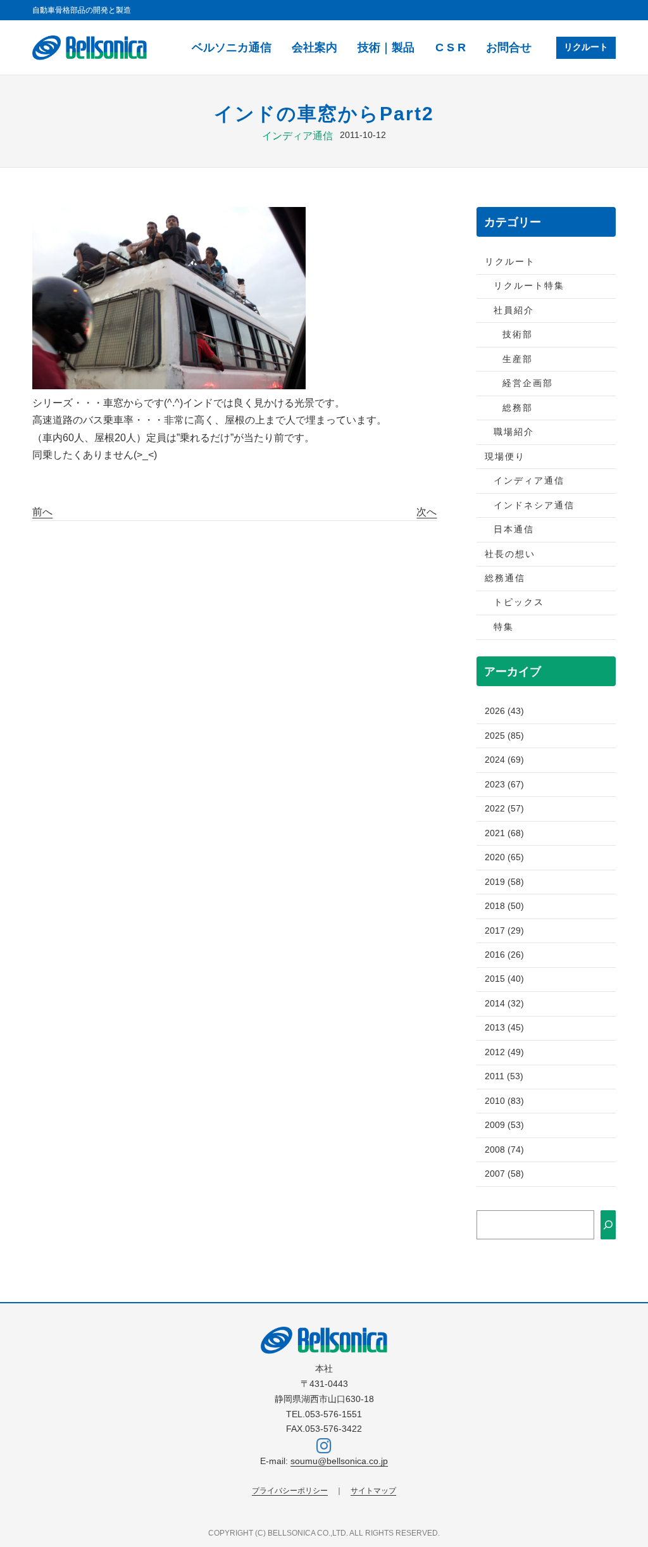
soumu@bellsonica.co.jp (339, 1461)
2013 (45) (504, 1027)
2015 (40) (504, 979)
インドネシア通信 (534, 505)
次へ (426, 511)
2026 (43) (504, 711)
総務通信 (505, 578)
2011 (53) (504, 1076)
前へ (42, 511)
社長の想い (510, 554)
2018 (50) (504, 906)
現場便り (505, 456)
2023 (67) (504, 784)
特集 (504, 627)
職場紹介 (514, 432)
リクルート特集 (529, 286)
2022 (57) (504, 808)
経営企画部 (527, 383)
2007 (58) (504, 1174)
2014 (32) (504, 1003)
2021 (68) (504, 833)
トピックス (519, 602)
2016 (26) (504, 955)
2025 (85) (504, 736)
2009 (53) (504, 1125)
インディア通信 (297, 135)
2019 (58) (504, 882)
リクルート (586, 47)
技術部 (517, 334)
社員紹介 (514, 310)
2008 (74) (504, 1150)
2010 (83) (504, 1101)
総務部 (517, 408)
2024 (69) (504, 760)
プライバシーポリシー (290, 1490)
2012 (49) (504, 1052)
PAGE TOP (622, 1490)
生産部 (517, 359)
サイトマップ (373, 1490)
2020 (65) (504, 857)
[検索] (608, 1224)
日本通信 (514, 529)
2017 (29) (504, 931)
